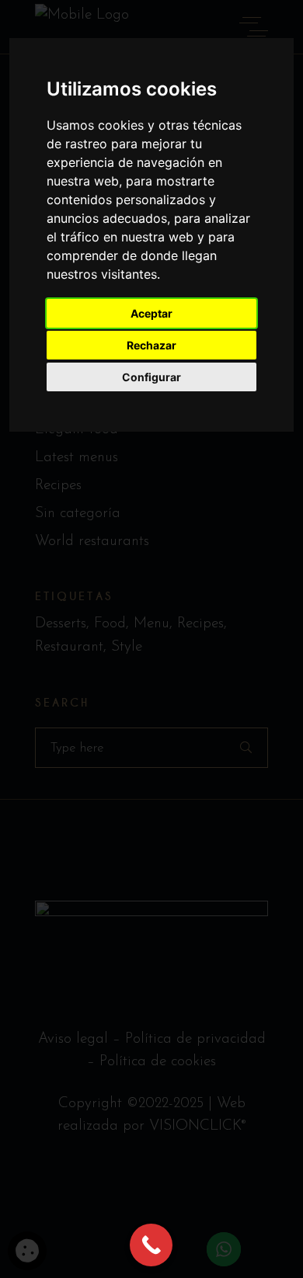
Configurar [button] (151, 377)
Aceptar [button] (151, 313)
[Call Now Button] (151, 1245)
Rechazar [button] (151, 345)
